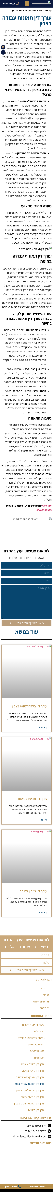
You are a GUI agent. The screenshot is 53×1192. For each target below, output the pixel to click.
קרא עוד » (43, 727)
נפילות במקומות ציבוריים (31, 1038)
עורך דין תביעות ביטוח (32, 798)
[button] (27, 3)
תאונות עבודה (37, 1057)
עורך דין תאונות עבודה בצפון (29, 1084)
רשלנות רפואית (36, 1044)
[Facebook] (3, 52)
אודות (46, 995)
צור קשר (44, 1008)
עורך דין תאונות (36, 1110)
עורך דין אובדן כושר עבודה (30, 1077)
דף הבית (48, 10)
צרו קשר (47, 506)
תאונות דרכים (37, 1051)
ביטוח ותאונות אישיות (33, 1025)
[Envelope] (3, 47)
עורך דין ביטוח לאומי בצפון (29, 706)
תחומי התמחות (41, 1001)
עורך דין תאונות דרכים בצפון (29, 1103)
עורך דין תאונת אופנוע (33, 1064)
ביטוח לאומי (38, 1031)
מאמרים (40, 10)
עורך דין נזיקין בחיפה (33, 891)
